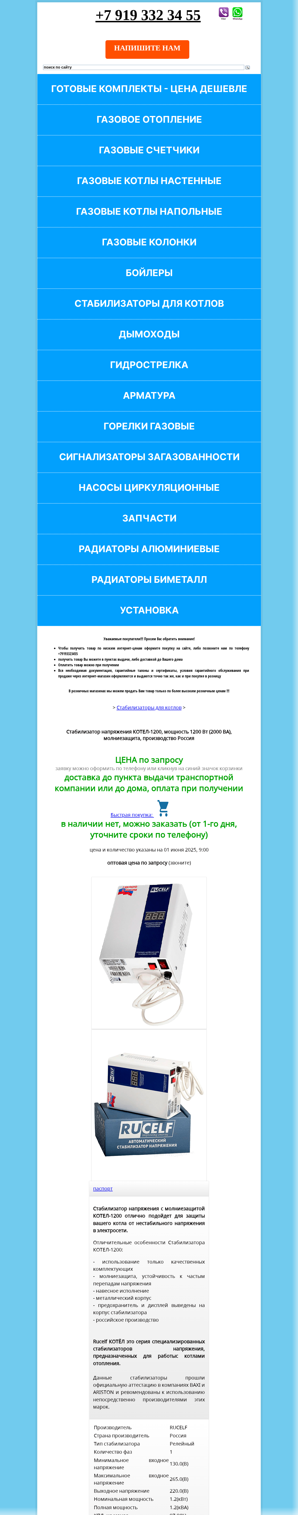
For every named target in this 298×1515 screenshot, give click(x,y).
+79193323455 (68, 653)
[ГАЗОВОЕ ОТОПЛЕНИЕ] (149, 127)
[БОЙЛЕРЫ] (149, 281)
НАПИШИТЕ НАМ (147, 48)
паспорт (103, 1188)
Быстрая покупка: (132, 815)
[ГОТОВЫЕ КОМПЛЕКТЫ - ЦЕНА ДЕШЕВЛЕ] (149, 97)
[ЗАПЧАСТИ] (149, 526)
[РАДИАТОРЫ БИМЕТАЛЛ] (149, 587)
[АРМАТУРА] (149, 403)
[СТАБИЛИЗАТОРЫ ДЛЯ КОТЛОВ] (149, 311)
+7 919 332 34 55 (148, 15)
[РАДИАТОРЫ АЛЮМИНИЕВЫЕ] (149, 557)
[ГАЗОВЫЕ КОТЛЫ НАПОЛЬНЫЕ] (149, 219)
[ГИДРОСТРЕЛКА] (149, 373)
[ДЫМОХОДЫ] (149, 342)
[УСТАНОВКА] (149, 618)
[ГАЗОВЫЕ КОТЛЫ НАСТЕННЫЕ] (149, 189)
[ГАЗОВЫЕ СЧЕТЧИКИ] (149, 158)
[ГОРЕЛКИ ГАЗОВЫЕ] (149, 434)
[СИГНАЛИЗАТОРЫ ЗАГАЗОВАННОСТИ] (149, 465)
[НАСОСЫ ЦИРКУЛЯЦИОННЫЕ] (149, 495)
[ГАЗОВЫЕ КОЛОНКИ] (149, 250)
